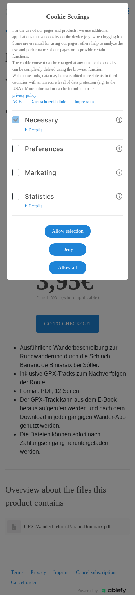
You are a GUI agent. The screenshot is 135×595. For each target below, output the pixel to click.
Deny (67, 249)
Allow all (67, 267)
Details (35, 130)
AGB (17, 101)
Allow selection (68, 231)
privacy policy (24, 95)
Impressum (84, 101)
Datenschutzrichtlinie (48, 101)
